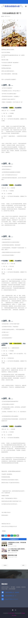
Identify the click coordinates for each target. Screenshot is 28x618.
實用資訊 (4, 531)
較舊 (23, 565)
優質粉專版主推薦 (12, 555)
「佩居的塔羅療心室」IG (10, 595)
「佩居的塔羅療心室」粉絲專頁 (11, 592)
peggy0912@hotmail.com (11, 599)
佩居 (3, 16)
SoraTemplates (11, 613)
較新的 (5, 565)
